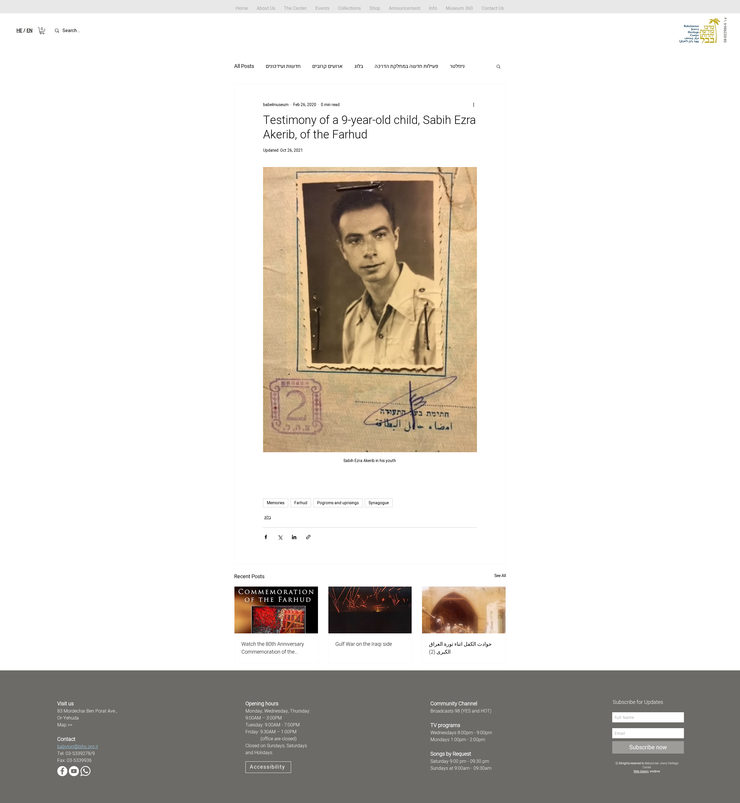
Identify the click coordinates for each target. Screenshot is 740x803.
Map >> (64, 725)
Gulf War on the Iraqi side (363, 644)
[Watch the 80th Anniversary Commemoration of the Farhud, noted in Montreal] (276, 610)
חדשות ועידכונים (283, 66)
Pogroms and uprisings (338, 503)
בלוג (358, 66)
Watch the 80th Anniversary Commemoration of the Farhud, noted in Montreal (272, 648)
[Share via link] (308, 537)
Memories (275, 503)
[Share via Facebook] (266, 537)
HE (19, 30)
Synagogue (379, 503)
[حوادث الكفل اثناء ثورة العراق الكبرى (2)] (464, 610)
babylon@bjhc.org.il (77, 746)
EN (29, 30)
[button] (374, 8)
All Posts (244, 66)
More (456, 66)
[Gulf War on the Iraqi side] (370, 610)
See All (500, 576)
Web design (641, 771)
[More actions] (473, 104)
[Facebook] (62, 771)
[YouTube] (74, 771)
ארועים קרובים (327, 66)
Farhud (300, 503)
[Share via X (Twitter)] (280, 537)
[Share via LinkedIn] (294, 537)
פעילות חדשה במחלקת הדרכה (406, 66)
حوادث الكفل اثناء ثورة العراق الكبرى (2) (460, 648)
